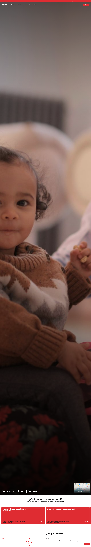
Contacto (34, 4)
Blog (30, 4)
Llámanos (87, 4)
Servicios (13, 4)
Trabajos (19, 4)
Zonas (24, 4)
